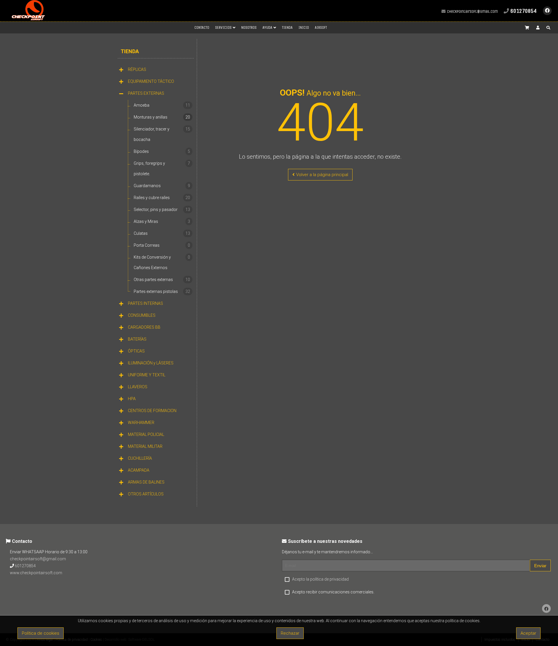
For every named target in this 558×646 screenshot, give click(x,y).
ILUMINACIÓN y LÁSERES (151, 363)
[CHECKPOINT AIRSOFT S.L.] (28, 19)
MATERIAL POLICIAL (146, 434)
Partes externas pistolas (162, 291)
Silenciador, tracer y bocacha (162, 134)
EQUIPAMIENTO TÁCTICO (151, 81)
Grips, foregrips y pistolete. (162, 168)
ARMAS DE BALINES (146, 482)
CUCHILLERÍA (140, 458)
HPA (132, 398)
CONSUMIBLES (141, 315)
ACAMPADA (138, 470)
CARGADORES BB (144, 327)
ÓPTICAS (136, 351)
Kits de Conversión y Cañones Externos (162, 262)
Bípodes (162, 151)
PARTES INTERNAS (145, 303)
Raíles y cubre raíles (162, 197)
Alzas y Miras (162, 221)
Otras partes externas (162, 279)
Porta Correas (162, 245)
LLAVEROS (137, 386)
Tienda (130, 51)
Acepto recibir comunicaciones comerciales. (333, 592)
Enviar (540, 565)
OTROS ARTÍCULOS (146, 494)
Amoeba (162, 105)
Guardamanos (162, 185)
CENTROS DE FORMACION (152, 410)
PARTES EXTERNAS (146, 93)
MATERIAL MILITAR (145, 446)
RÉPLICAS (137, 69)
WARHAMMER (141, 422)
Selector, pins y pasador (162, 209)
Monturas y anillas (162, 117)
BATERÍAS (137, 339)
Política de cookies (40, 633)
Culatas (162, 233)
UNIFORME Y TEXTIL (146, 375)
